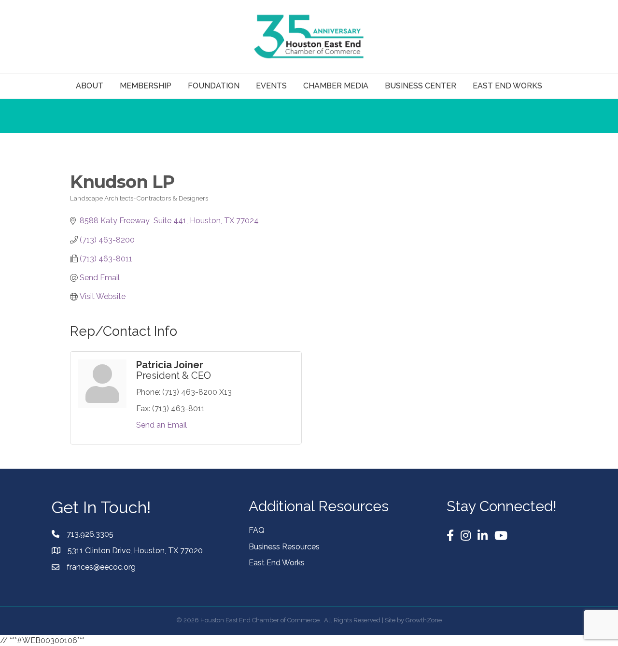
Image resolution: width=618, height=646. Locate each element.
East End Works (277, 562)
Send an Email (161, 425)
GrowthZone (424, 620)
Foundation (213, 85)
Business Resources (284, 546)
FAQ (257, 530)
